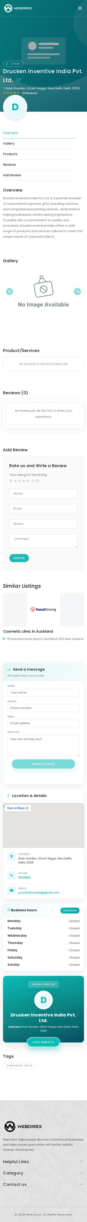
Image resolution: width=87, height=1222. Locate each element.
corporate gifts (19, 1065)
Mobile (12, 701)
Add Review (12, 175)
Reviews (9, 164)
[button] (9, 291)
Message (13, 732)
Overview (10, 133)
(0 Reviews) (29, 93)
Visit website (43, 1042)
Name (11, 685)
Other (15, 63)
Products (10, 154)
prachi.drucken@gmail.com (38, 893)
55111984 (24, 878)
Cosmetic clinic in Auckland (28, 631)
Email (11, 716)
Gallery (9, 143)
